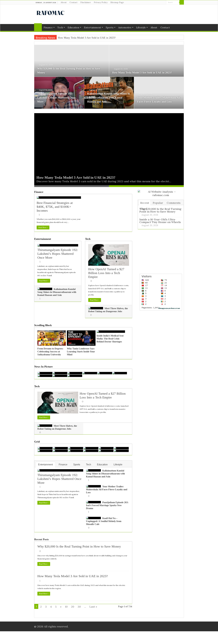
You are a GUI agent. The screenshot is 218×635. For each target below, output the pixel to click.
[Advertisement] (128, 14)
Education (73, 27)
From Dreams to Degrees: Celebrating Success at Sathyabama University (50, 351)
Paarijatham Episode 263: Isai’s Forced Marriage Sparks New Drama (107, 505)
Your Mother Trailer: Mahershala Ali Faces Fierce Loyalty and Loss (106, 489)
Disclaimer (85, 2)
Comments (173, 202)
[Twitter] (161, 2)
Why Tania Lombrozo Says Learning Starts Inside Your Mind (81, 351)
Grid (37, 441)
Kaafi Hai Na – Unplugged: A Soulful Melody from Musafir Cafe (103, 521)
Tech (60, 27)
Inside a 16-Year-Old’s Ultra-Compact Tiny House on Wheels (160, 221)
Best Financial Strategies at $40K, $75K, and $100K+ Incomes (55, 206)
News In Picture (43, 366)
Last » (93, 606)
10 (66, 606)
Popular (158, 202)
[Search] (181, 2)
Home (38, 27)
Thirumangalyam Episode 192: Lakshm (79, 37)
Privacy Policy (101, 2)
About (64, 2)
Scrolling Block (43, 325)
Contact (73, 2)
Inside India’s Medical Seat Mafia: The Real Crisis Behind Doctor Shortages (110, 338)
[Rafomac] (50, 12)
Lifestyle (141, 27)
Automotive (124, 27)
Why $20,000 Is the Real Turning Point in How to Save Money (79, 546)
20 (72, 606)
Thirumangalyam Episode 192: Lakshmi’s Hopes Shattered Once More (56, 97)
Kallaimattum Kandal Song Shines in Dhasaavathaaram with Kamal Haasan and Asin (108, 97)
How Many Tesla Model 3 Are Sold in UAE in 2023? (142, 72)
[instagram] (164, 2)
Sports (109, 27)
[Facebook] (158, 2)
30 (79, 606)
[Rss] (155, 2)
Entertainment (92, 27)
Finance (48, 27)
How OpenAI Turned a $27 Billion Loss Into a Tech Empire (106, 273)
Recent (144, 202)
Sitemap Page (117, 2)
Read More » (43, 227)
